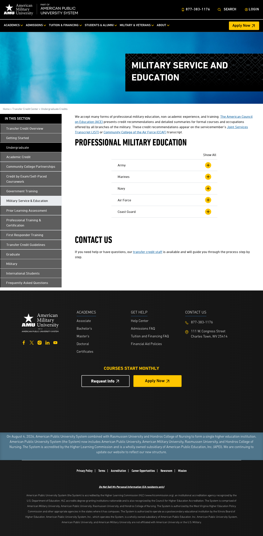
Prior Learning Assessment (26, 210)
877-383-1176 (198, 9)
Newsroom (166, 471)
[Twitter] (32, 342)
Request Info (103, 381)
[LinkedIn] (47, 342)
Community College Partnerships (30, 166)
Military (11, 264)
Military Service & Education (27, 201)
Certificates (85, 352)
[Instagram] (40, 342)
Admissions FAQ (143, 329)
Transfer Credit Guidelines (25, 245)
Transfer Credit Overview (24, 128)
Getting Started (17, 138)
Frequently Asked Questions (27, 283)
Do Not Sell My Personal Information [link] (131, 486)
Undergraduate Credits (54, 108)
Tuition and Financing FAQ (150, 336)
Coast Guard (127, 212)
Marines (124, 177)
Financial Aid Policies (146, 344)
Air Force (124, 200)
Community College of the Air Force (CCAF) (135, 132)
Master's (83, 336)
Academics (12, 25)
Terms (101, 471)
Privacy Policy (85, 471)
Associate (84, 321)
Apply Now (241, 26)
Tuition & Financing (64, 25)
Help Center (139, 321)
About (161, 25)
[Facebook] (24, 342)
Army (122, 165)
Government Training (22, 191)
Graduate (13, 254)
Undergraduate (17, 147)
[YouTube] (55, 342)
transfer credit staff (147, 252)
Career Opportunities (143, 471)
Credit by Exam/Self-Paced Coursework (26, 178)
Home (6, 108)
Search (230, 9)
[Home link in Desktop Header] (41, 9)
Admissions (34, 25)
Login (254, 9)
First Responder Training (24, 235)
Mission (182, 471)
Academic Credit (18, 157)
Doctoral (83, 344)
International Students (23, 273)
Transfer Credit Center (25, 108)
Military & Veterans (135, 25)
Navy (121, 188)
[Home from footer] (40, 322)
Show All (209, 155)
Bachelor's (84, 329)
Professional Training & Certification (23, 222)
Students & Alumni (99, 25)
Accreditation (118, 471)
